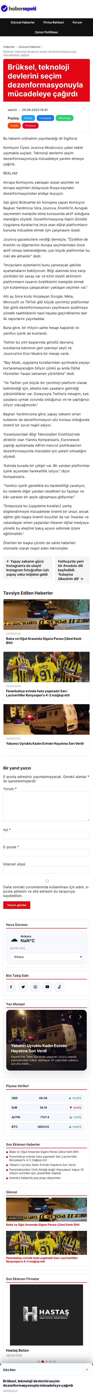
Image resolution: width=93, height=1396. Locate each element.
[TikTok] (59, 987)
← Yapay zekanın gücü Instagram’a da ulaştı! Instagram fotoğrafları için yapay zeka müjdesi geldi (27, 567)
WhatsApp (64, 118)
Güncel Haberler (23, 22)
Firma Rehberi (53, 22)
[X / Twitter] (23, 987)
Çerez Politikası (46, 32)
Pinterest (30, 125)
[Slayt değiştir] (38, 1362)
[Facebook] (11, 987)
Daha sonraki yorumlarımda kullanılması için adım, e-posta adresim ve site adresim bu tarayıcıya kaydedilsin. (46, 891)
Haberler (9, 47)
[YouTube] (47, 987)
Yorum (10, 789)
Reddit (14, 125)
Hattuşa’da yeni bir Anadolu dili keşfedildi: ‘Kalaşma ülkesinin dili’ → (70, 570)
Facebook (45, 118)
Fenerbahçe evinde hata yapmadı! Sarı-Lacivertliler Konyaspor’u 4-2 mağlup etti (43, 1158)
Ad (7, 830)
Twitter (28, 118)
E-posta (11, 847)
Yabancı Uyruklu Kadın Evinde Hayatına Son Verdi (42, 1164)
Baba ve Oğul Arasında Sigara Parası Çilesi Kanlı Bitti (44, 1151)
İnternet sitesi (14, 864)
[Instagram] (35, 987)
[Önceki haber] (70, 1017)
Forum (77, 22)
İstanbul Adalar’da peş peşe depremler (35, 1178)
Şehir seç (18, 948)
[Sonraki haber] (79, 1017)
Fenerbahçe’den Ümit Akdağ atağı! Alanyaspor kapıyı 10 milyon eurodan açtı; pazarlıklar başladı (46, 1171)
